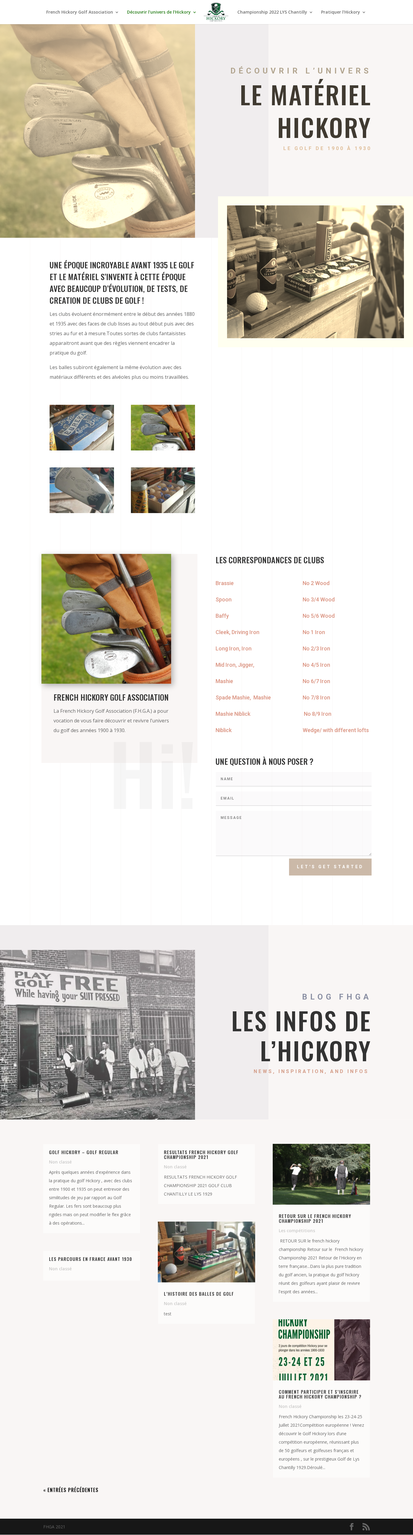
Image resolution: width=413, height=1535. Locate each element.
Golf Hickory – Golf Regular (84, 1152)
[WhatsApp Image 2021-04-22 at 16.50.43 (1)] (163, 449)
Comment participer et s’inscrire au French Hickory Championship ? (320, 1394)
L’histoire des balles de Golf (199, 1293)
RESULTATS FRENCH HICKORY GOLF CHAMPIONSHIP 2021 (201, 1154)
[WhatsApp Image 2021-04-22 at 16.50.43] (82, 449)
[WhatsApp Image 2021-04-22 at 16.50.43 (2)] (82, 511)
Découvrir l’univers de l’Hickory (159, 12)
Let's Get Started (330, 866)
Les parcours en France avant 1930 (90, 1258)
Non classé (60, 1162)
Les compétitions (297, 1230)
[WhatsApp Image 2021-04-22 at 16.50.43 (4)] (163, 511)
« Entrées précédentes (71, 1490)
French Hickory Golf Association (79, 12)
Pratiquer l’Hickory (340, 12)
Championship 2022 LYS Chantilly (272, 12)
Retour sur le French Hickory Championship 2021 (315, 1218)
